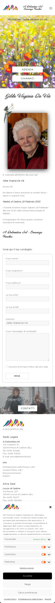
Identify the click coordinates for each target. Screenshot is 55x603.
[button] (50, 507)
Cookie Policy (10, 599)
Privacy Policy (27, 367)
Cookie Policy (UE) (12, 470)
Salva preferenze (27, 593)
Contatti (28, 409)
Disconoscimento (12, 473)
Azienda (27, 70)
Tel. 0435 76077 (11, 497)
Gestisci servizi (27, 568)
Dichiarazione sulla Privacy (30, 599)
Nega (28, 584)
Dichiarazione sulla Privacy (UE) (19, 467)
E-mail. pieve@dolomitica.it (17, 457)
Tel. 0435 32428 (11, 451)
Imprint (48, 599)
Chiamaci (27, 79)
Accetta (27, 576)
